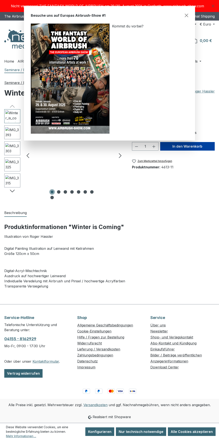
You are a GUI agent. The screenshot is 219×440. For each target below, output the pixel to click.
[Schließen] (186, 15)
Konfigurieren (99, 432)
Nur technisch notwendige (141, 432)
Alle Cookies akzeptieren (192, 432)
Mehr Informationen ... (21, 436)
